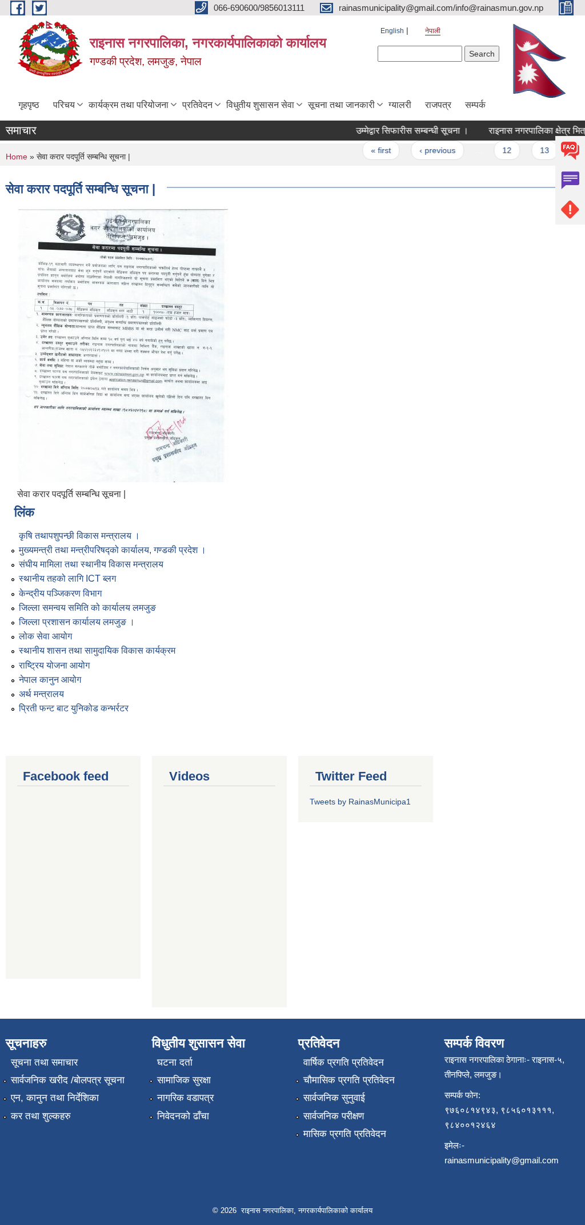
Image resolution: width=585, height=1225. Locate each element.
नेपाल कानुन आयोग (50, 679)
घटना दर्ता (175, 1062)
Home (16, 156)
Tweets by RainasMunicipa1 (360, 801)
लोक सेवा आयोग (45, 636)
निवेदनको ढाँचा (183, 1116)
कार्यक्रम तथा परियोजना (129, 105)
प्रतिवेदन (197, 105)
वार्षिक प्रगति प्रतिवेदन (343, 1062)
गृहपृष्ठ (28, 105)
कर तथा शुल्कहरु (41, 1116)
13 (534, 150)
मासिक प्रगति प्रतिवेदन (344, 1133)
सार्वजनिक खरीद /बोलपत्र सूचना (68, 1080)
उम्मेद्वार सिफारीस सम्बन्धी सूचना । (403, 130)
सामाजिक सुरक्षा (184, 1080)
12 (497, 150)
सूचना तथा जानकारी (341, 105)
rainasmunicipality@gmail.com (501, 1160)
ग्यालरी (399, 105)
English (392, 31)
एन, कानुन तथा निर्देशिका (55, 1097)
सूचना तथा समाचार (44, 1062)
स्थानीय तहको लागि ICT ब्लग (67, 578)
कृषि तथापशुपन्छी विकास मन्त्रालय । (79, 536)
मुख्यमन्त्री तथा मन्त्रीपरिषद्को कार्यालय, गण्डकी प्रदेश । (112, 550)
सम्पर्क (475, 105)
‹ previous (428, 150)
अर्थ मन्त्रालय (41, 694)
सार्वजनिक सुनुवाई (334, 1097)
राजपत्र (438, 105)
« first (372, 150)
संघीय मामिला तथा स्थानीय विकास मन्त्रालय (91, 564)
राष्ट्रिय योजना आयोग (54, 665)
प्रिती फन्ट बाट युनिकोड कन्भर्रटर (74, 708)
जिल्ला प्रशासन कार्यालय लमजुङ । (77, 622)
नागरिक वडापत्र (185, 1097)
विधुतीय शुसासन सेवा (260, 105)
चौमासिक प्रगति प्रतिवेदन (349, 1080)
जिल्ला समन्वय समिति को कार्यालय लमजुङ (87, 607)
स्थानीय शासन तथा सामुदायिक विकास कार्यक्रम (97, 650)
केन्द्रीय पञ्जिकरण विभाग (60, 593)
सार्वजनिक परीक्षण (333, 1116)
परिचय (64, 105)
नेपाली (432, 31)
